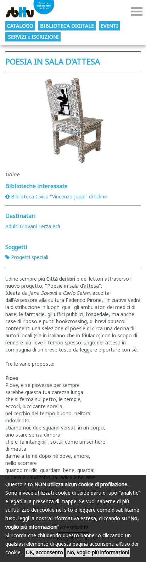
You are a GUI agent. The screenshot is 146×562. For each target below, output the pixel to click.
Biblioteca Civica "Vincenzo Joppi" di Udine (59, 196)
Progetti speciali (29, 257)
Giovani (28, 226)
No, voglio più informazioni (98, 552)
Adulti (11, 226)
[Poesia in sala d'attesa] (73, 119)
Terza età (49, 226)
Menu (136, 11)
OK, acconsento (44, 552)
